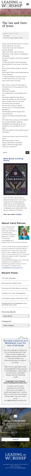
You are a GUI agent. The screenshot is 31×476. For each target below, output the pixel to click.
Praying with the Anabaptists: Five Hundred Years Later (14, 304)
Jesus (7, 35)
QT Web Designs (20, 467)
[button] (28, 4)
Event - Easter (14, 37)
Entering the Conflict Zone (12, 283)
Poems (21, 37)
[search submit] (27, 152)
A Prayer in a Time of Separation (14, 293)
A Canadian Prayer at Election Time (15, 298)
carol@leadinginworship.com (12, 267)
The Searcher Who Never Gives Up (14, 288)
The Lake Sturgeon (9, 278)
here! (19, 214)
